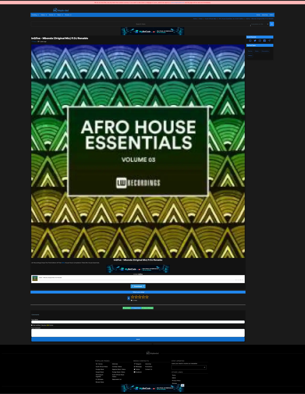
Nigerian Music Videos (119, 369)
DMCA (272, 15)
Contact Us (148, 369)
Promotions (148, 366)
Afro (63, 263)
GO (272, 24)
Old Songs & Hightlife (99, 375)
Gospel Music (100, 372)
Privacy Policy (176, 380)
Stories (250, 51)
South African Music (102, 366)
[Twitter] (255, 40)
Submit (138, 339)
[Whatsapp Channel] (250, 40)
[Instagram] (259, 40)
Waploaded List (116, 379)
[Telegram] (269, 40)
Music (35, 41)
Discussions (265, 51)
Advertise (148, 364)
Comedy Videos (117, 366)
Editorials (115, 364)
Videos (250, 55)
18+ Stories (99, 364)
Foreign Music (100, 369)
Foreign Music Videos (118, 372)
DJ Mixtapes (99, 379)
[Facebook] (264, 40)
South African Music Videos (118, 375)
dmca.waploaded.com (177, 2)
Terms (174, 375)
